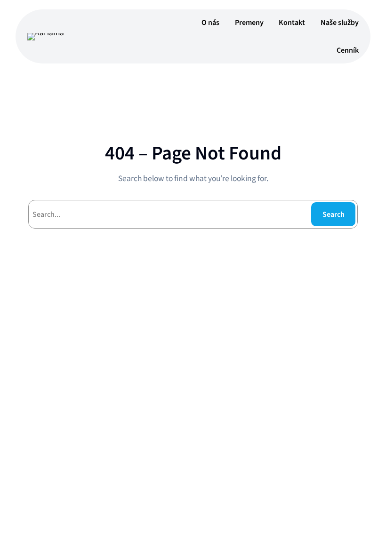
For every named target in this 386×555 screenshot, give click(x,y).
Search (333, 214)
